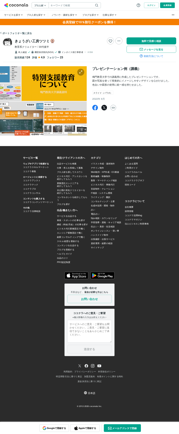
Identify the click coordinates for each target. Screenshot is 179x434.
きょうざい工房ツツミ (32, 40)
